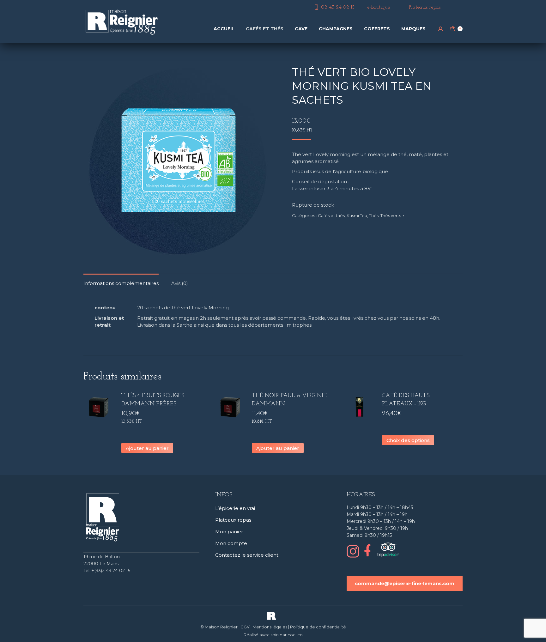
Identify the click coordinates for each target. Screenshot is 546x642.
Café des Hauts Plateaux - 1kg (405, 400)
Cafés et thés (331, 215)
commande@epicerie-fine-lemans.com (404, 583)
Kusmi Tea (357, 215)
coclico (295, 634)
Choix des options (408, 440)
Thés (374, 215)
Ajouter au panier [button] (147, 448)
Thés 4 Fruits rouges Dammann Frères (152, 400)
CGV (245, 626)
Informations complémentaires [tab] (121, 283)
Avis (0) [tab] (179, 283)
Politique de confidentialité (318, 626)
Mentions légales (269, 626)
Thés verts (390, 215)
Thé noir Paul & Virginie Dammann (289, 400)
